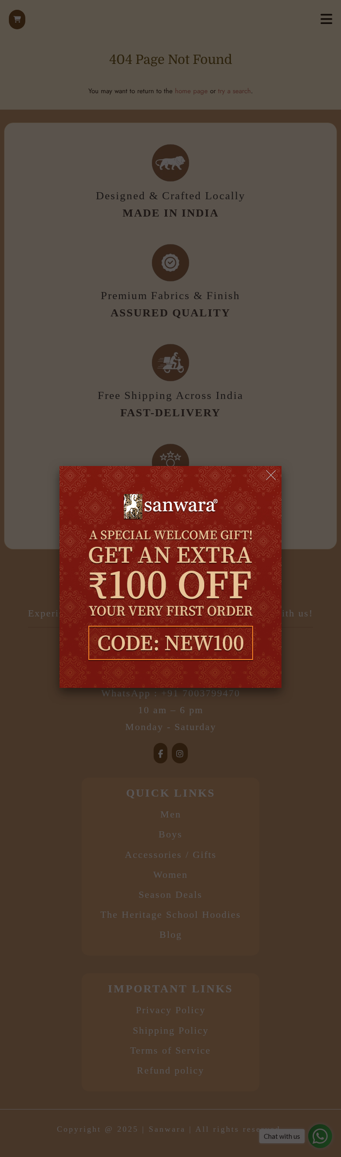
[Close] (271, 475)
